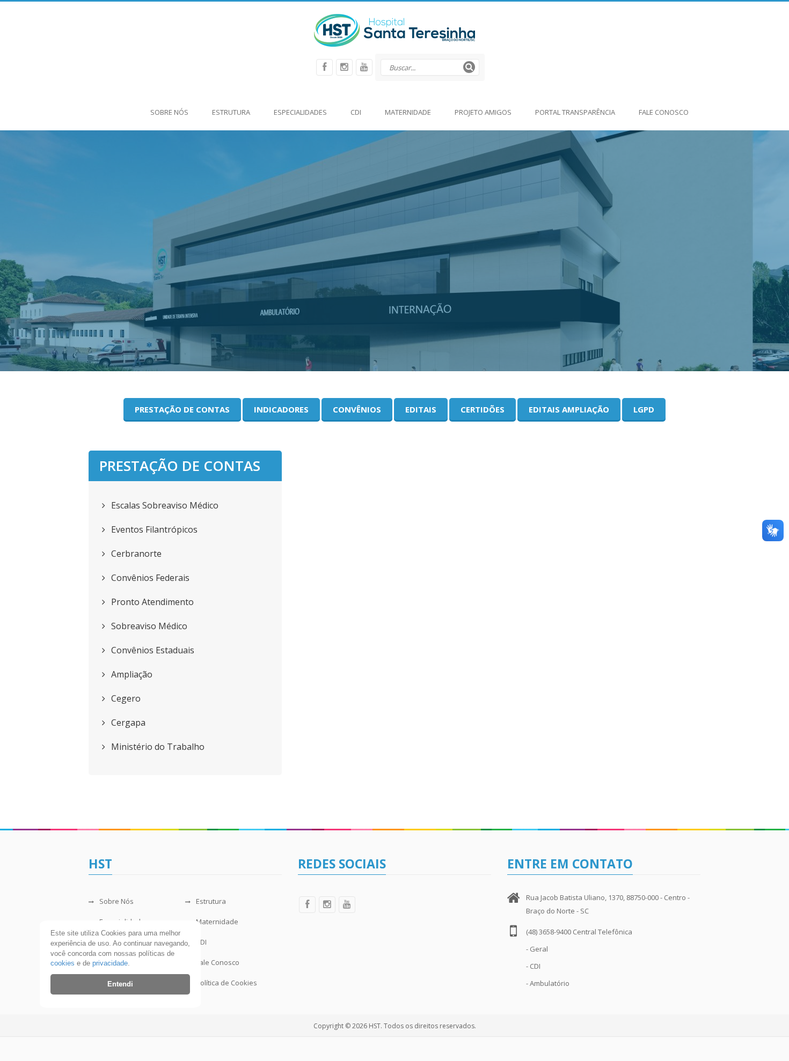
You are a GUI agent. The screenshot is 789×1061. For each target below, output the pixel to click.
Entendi (120, 984)
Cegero (125, 698)
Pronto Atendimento (151, 602)
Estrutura (231, 112)
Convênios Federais (149, 578)
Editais (420, 409)
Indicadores (281, 409)
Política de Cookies (226, 983)
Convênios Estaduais (151, 650)
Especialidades (300, 112)
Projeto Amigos (483, 112)
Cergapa (127, 722)
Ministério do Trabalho (156, 747)
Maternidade (408, 112)
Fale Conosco (664, 112)
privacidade (110, 963)
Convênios (357, 409)
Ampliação (130, 674)
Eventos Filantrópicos (153, 529)
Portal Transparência (575, 112)
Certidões (483, 409)
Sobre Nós (169, 112)
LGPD (643, 409)
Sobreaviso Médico (148, 626)
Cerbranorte (135, 553)
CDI (355, 112)
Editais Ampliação (569, 409)
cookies (62, 963)
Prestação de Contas (182, 409)
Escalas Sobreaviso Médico (163, 505)
